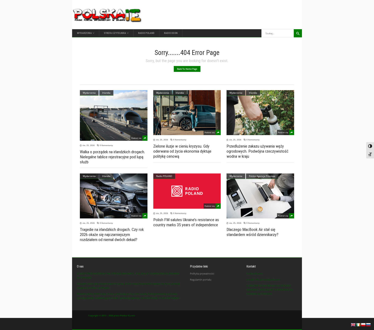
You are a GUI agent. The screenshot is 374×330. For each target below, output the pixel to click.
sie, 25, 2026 (89, 145)
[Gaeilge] (358, 324)
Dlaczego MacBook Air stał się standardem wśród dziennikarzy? (252, 232)
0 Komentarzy (106, 145)
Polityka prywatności (202, 273)
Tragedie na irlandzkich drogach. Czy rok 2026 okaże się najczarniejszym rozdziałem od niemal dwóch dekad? (112, 234)
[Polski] (363, 324)
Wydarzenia (89, 92)
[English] (353, 324)
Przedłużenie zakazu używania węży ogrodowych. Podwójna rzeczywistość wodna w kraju (257, 151)
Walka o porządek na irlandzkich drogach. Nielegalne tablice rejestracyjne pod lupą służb (112, 157)
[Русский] (368, 324)
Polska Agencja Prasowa (262, 176)
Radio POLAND (164, 176)
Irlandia (106, 92)
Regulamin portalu (200, 279)
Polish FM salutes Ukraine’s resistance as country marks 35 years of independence (186, 222)
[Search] (298, 33)
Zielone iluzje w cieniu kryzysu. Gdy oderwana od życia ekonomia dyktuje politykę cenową (182, 151)
